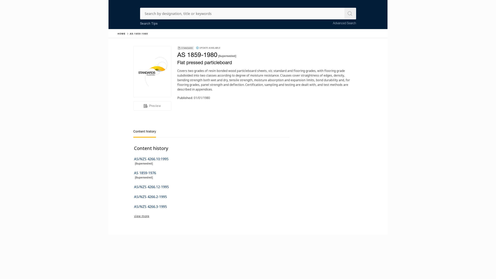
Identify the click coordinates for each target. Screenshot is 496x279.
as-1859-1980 (139, 34)
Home (122, 34)
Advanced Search (344, 23)
